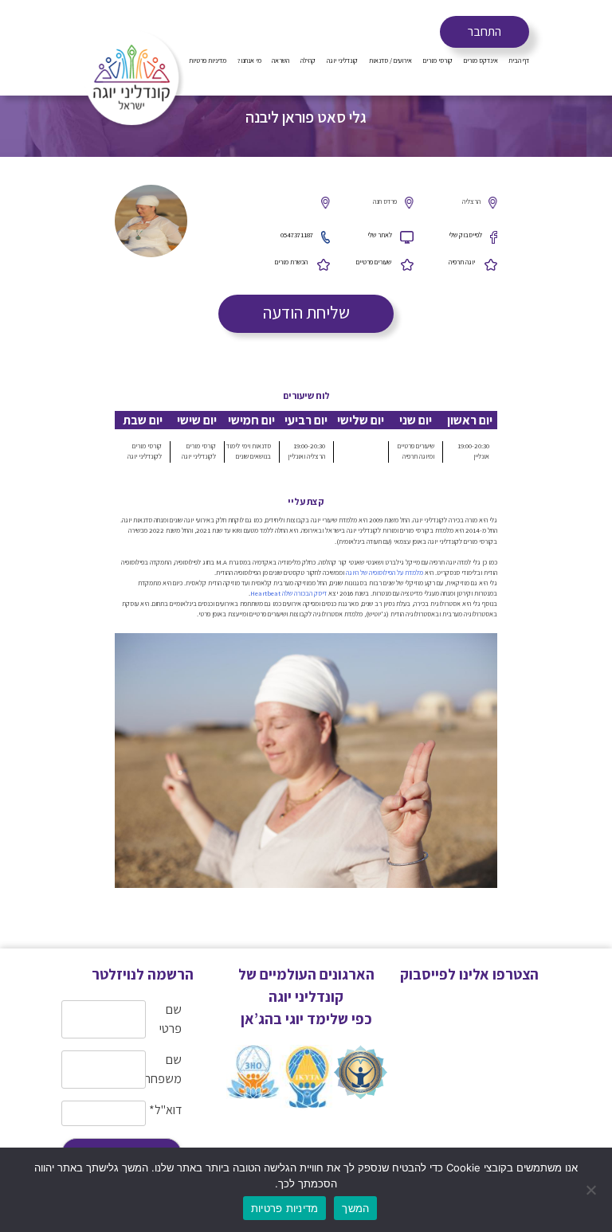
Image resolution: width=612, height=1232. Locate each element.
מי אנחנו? (249, 60)
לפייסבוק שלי (465, 235)
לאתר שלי (379, 235)
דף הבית (518, 60)
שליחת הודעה (306, 312)
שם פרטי (170, 1019)
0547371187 (296, 235)
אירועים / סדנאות (390, 60)
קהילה (308, 60)
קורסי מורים (438, 60)
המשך (355, 1208)
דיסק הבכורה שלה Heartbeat (288, 593)
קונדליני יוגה (342, 60)
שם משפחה (164, 1069)
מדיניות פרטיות (207, 60)
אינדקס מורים (481, 60)
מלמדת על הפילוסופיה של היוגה (384, 572)
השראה (280, 60)
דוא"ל (165, 1109)
